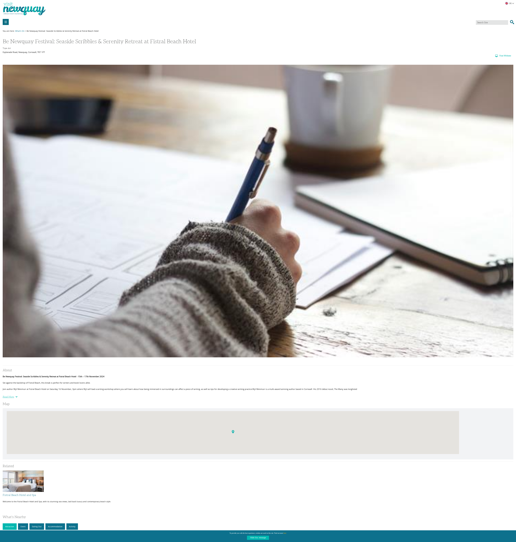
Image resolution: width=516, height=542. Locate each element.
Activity (72, 526)
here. (285, 533)
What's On (19, 31)
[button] (233, 432)
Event (23, 526)
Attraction (9, 526)
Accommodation (55, 526)
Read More (8, 396)
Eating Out (37, 526)
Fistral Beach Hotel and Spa (19, 495)
